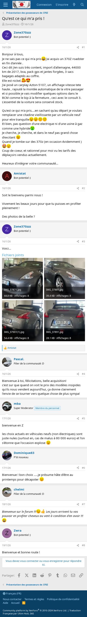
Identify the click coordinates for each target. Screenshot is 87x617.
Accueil (15, 603)
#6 (83, 468)
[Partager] (78, 47)
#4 (83, 374)
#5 (83, 418)
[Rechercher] (82, 4)
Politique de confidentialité (63, 599)
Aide (5, 603)
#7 (83, 504)
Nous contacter (12, 599)
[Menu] (5, 5)
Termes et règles (34, 599)
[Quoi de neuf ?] (74, 4)
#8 (83, 545)
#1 (83, 47)
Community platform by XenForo (35, 610)
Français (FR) (13, 593)
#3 (83, 241)
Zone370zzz (12, 24)
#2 (83, 188)
